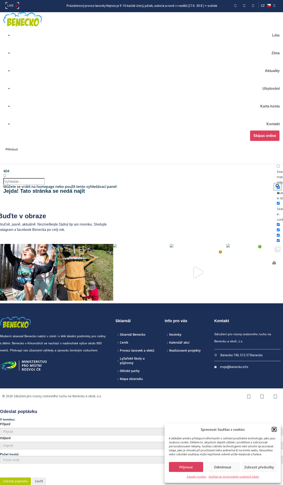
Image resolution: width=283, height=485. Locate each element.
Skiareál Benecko (132, 334)
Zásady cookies (196, 477)
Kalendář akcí (179, 342)
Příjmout (186, 467)
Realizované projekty (185, 350)
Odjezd (5, 438)
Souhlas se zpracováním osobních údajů (233, 477)
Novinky (175, 334)
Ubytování (271, 88)
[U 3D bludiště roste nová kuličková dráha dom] (85, 272)
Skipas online (264, 136)
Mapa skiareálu (131, 379)
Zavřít (39, 481)
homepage (45, 186)
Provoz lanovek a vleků (137, 350)
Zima (276, 53)
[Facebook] (235, 5)
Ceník (124, 342)
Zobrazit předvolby (259, 467)
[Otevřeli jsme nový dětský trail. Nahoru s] (254, 272)
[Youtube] (253, 5)
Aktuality (272, 71)
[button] (274, 429)
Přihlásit (12, 149)
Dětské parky (130, 371)
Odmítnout (222, 467)
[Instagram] (244, 5)
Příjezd (5, 424)
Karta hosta (270, 106)
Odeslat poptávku (15, 481)
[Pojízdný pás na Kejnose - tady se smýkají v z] (141, 272)
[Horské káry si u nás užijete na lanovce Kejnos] (198, 272)
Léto (276, 35)
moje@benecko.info (234, 367)
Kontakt (273, 124)
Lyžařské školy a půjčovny (132, 360)
